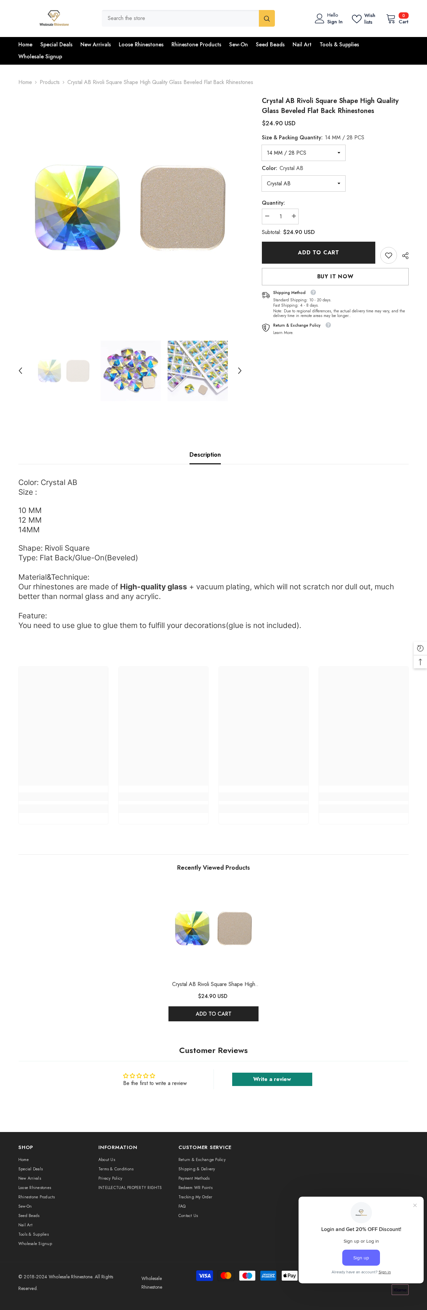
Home (25, 82)
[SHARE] (403, 256)
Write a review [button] (272, 1079)
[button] (20, 371)
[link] (388, 255)
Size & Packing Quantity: (313, 137)
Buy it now (335, 276)
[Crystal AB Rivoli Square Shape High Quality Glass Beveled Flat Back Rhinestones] (213, 928)
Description (205, 454)
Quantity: (273, 203)
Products (50, 82)
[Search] (188, 18)
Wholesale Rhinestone (70, 1276)
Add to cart (318, 252)
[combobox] (180, 18)
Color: (282, 168)
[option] (130, 208)
